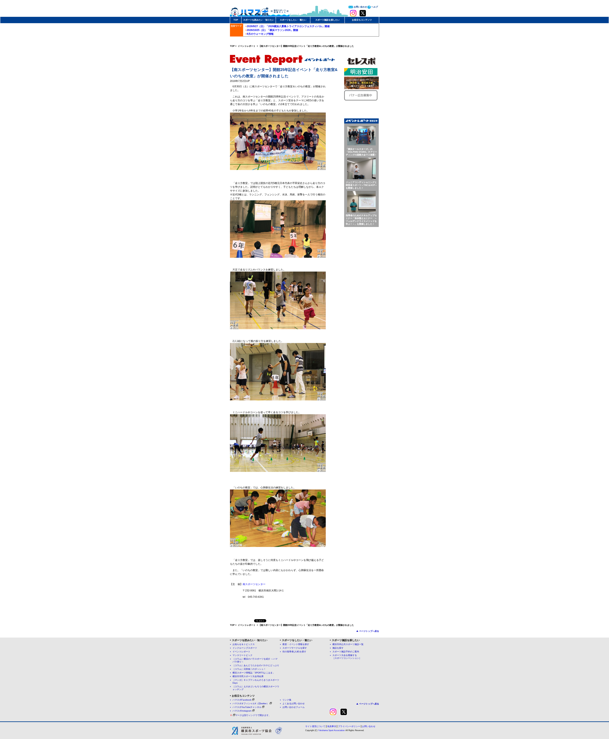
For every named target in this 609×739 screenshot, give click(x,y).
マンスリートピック (242, 655)
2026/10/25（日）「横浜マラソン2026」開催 (272, 30)
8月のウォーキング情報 (260, 34)
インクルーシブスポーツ (244, 648)
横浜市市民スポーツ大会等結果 (248, 676)
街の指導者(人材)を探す (294, 651)
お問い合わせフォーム (293, 707)
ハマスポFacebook (241, 700)
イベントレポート (247, 46)
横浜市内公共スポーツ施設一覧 (347, 644)
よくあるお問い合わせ (293, 703)
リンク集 (286, 700)
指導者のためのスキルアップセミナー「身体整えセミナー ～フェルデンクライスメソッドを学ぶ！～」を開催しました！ (361, 219)
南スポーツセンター (254, 584)
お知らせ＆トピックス (243, 644)
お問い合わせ (360, 7)
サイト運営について (315, 726)
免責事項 (331, 726)
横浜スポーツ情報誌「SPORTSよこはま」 (253, 673)
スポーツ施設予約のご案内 (345, 651)
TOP (235, 20)
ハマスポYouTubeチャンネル (246, 707)
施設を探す (338, 648)
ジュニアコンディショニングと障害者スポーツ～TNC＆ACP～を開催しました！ (361, 185)
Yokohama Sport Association (331, 730)
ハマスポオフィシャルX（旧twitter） (250, 703)
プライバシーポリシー (349, 726)
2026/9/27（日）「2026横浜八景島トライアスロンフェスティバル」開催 (288, 26)
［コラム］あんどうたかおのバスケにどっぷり (255, 665)
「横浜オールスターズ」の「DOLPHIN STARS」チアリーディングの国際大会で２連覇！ (361, 152)
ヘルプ (374, 7)
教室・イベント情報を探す (295, 644)
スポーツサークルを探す (294, 648)
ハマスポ (260, 11)
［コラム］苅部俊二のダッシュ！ (249, 669)
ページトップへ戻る (369, 631)
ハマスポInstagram (242, 711)
